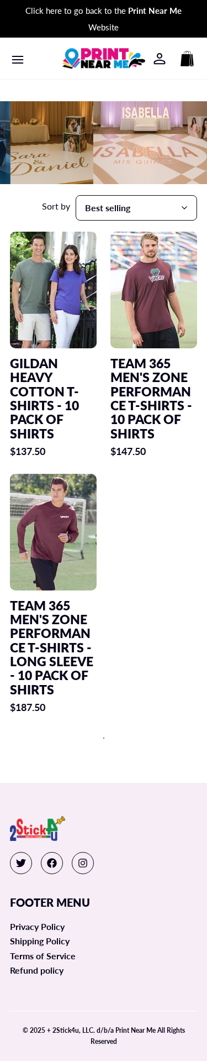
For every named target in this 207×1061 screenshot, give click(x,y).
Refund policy (36, 970)
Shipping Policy (40, 940)
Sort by (56, 206)
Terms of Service (43, 955)
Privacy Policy (37, 926)
